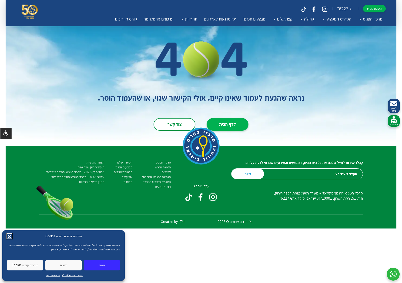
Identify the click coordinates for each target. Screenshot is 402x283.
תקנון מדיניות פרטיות (91, 181)
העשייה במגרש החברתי (156, 181)
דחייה (63, 265)
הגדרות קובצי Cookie (25, 265)
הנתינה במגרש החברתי (156, 176)
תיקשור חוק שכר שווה (90, 167)
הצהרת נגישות (95, 162)
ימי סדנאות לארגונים (220, 19)
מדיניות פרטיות (53, 275)
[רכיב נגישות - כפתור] (6, 133)
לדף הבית (227, 124)
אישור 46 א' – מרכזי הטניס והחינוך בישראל (77, 176)
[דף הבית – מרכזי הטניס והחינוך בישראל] (29, 13)
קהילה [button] (309, 19)
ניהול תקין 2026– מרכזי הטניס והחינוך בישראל (75, 172)
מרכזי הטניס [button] (372, 19)
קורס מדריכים (126, 19)
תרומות (127, 181)
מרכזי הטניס (163, 162)
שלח (248, 173)
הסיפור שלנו (124, 162)
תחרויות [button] (191, 19)
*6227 (342, 8)
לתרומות (394, 124)
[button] (9, 236)
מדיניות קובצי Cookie (72, 275)
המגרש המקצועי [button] (338, 19)
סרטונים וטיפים (123, 172)
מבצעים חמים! (253, 19)
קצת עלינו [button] (284, 19)
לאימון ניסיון (394, 109)
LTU (181, 221)
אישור (102, 265)
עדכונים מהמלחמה (158, 19)
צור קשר (175, 124)
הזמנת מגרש (374, 8)
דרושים (166, 172)
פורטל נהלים (163, 186)
